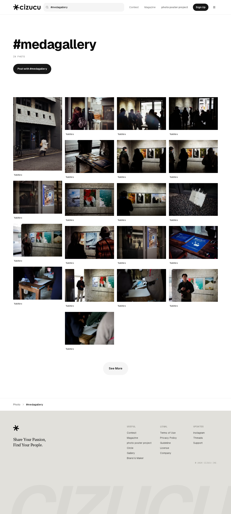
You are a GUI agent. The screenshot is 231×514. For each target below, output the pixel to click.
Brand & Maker (135, 458)
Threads (198, 437)
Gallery (131, 453)
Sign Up (201, 7)
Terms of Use (168, 432)
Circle (130, 448)
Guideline (165, 443)
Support (197, 443)
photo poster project (174, 7)
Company (165, 453)
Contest (134, 7)
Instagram (199, 432)
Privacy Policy (168, 437)
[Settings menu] (214, 7)
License (164, 448)
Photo (16, 404)
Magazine (150, 7)
